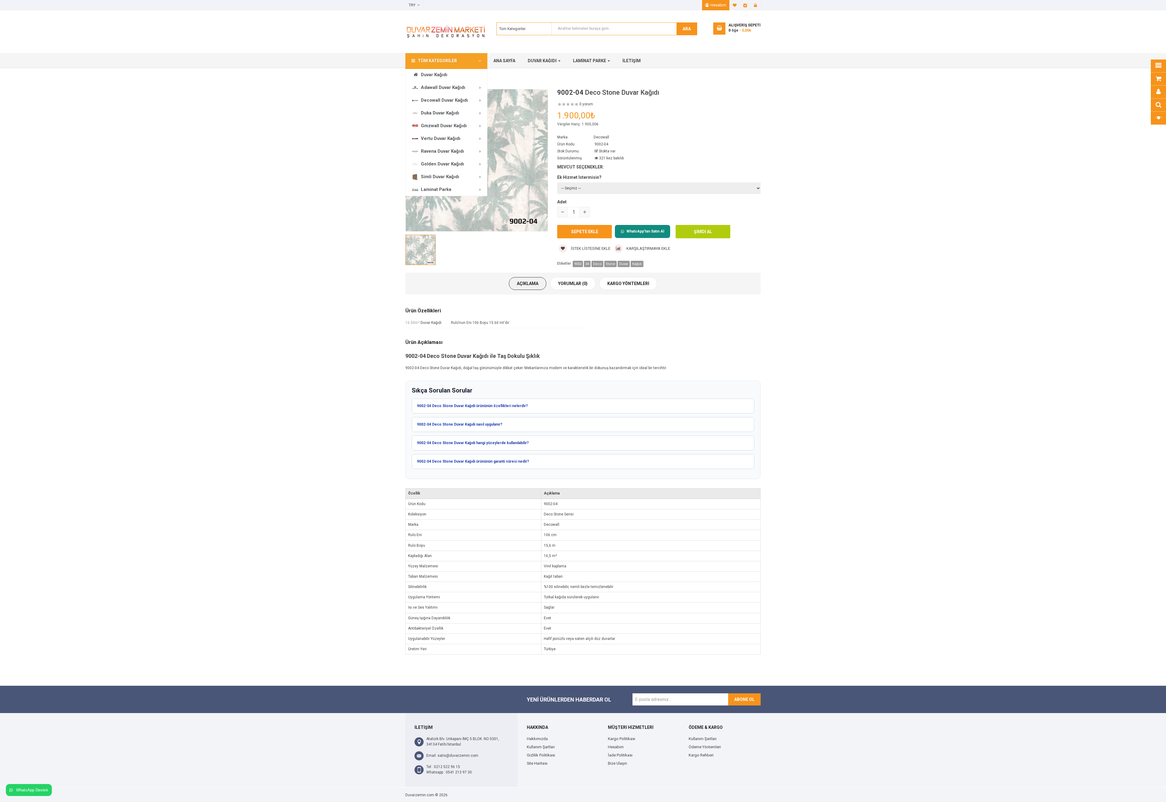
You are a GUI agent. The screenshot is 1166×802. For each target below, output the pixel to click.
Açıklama (527, 283)
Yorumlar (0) (573, 283)
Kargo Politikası (621, 738)
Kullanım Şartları (541, 747)
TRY (413, 5)
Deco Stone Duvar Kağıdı (622, 92)
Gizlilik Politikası (541, 755)
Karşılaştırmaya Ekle (648, 248)
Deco (597, 264)
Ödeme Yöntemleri (705, 747)
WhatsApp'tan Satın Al (645, 231)
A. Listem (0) (735, 5)
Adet (562, 201)
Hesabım (718, 5)
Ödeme (745, 5)
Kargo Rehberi (701, 755)
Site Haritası (537, 763)
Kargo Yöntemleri (628, 283)
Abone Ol (744, 699)
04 (587, 264)
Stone (610, 264)
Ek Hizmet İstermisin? (579, 177)
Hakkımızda (537, 738)
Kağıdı (637, 264)
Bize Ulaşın (617, 763)
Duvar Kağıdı (431, 323)
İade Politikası (620, 755)
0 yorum (586, 104)
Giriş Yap (755, 5)
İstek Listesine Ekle (590, 248)
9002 (577, 264)
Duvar (623, 264)
